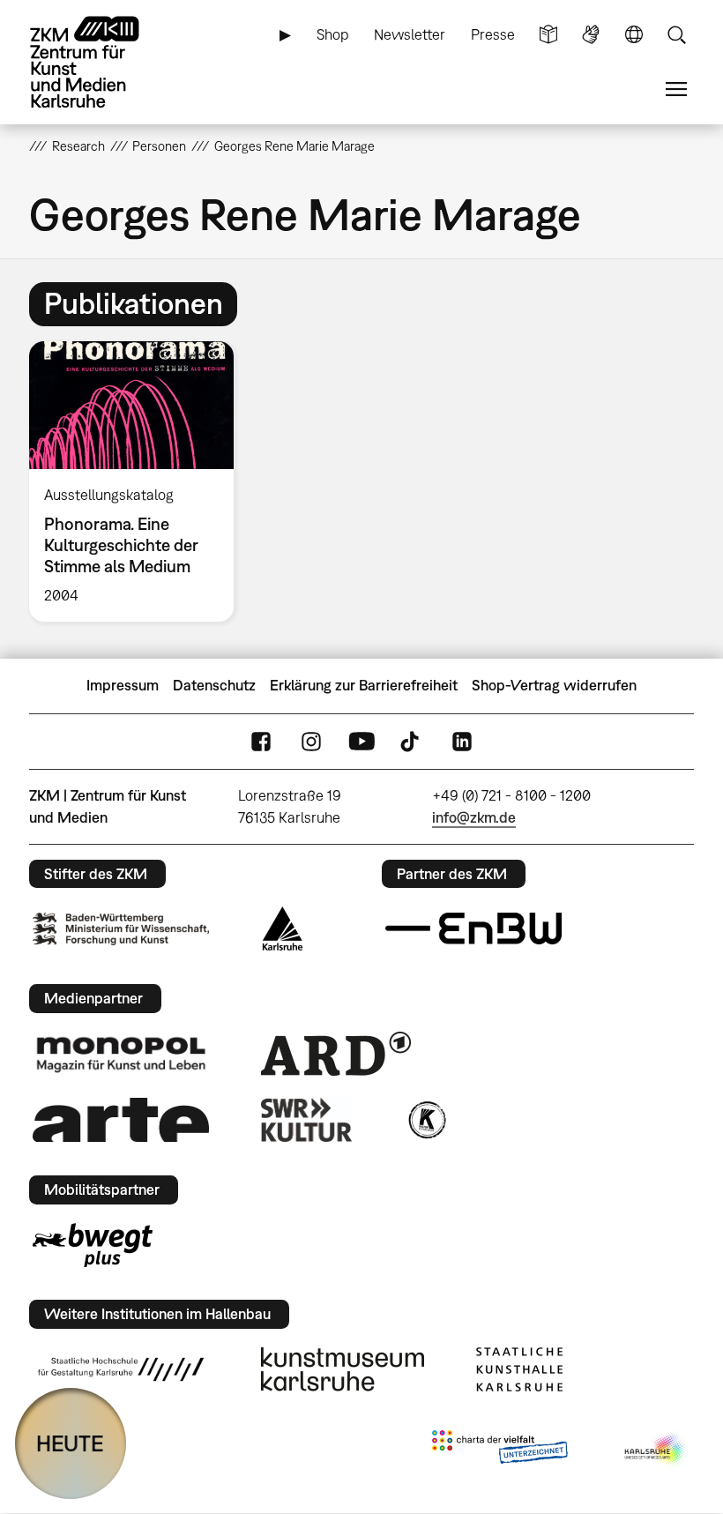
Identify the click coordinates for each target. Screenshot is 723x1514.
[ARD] (336, 1054)
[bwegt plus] (93, 1245)
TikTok (411, 741)
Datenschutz (214, 685)
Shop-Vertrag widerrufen (554, 685)
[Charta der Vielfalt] (499, 1450)
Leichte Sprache (548, 35)
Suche (676, 35)
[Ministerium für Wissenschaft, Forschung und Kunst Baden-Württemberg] (121, 929)
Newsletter (409, 34)
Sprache (634, 35)
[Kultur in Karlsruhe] (426, 1120)
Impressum (122, 685)
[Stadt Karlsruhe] (282, 928)
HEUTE (70, 1443)
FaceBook (261, 741)
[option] (139, 481)
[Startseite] (99, 62)
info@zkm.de (474, 817)
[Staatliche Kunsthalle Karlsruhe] (519, 1369)
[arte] (121, 1119)
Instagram (311, 741)
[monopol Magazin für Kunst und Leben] (121, 1053)
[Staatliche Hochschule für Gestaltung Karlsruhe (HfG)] (121, 1369)
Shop (333, 34)
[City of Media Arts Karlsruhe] (656, 1450)
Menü (676, 89)
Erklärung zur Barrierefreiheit (364, 685)
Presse (493, 34)
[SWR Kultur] (307, 1120)
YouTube (361, 741)
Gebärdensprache (590, 35)
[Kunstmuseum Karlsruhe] (342, 1369)
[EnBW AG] (473, 928)
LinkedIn (462, 741)
